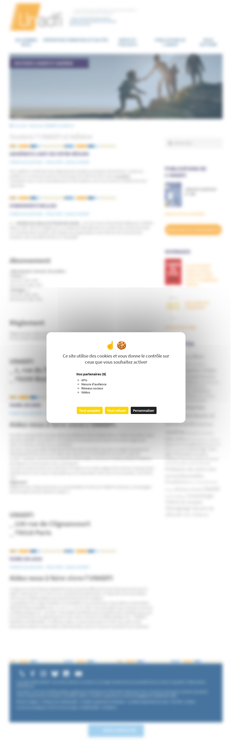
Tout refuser (116, 410)
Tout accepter (89, 410)
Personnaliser (143, 410)
